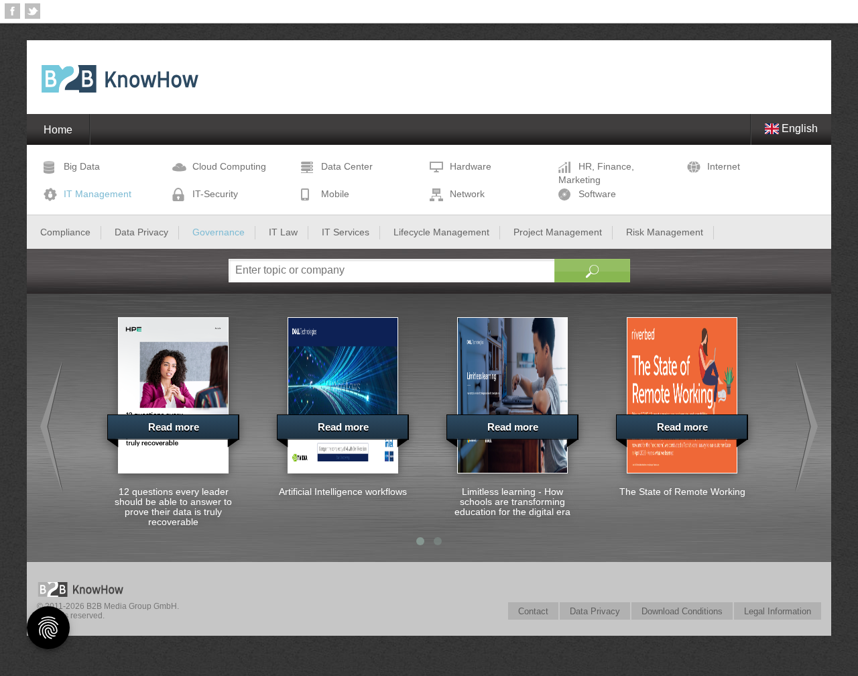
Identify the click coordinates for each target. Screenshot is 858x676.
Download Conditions (682, 611)
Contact (533, 611)
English (798, 128)
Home (58, 129)
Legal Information (777, 611)
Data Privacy (595, 611)
